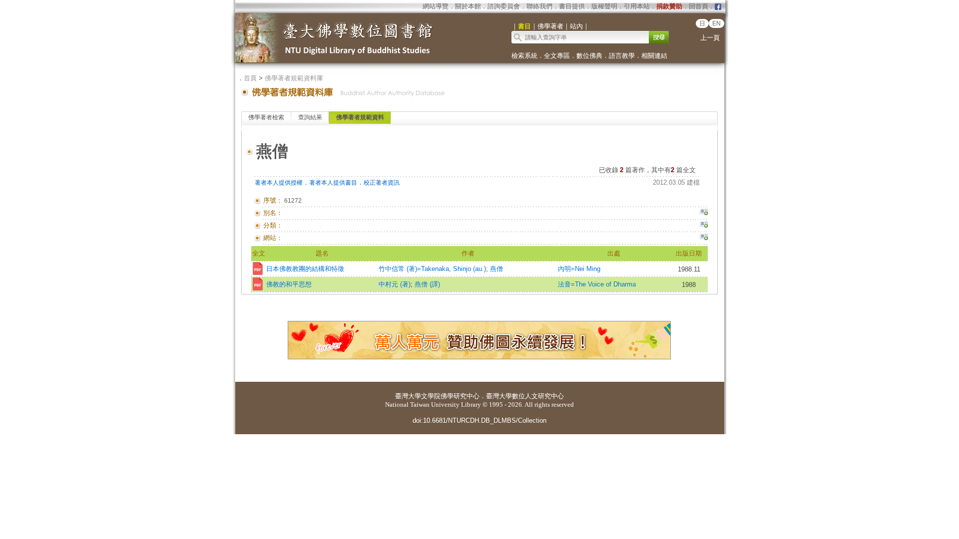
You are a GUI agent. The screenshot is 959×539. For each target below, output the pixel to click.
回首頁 (698, 6)
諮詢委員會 (503, 6)
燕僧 (496, 268)
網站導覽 (436, 6)
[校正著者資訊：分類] (704, 225)
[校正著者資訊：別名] (704, 213)
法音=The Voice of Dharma (597, 284)
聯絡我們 (539, 6)
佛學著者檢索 (266, 117)
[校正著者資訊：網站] (704, 238)
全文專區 (557, 55)
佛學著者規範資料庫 (294, 78)
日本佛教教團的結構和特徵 (305, 268)
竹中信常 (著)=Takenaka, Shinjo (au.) (432, 268)
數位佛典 (589, 55)
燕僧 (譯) (427, 284)
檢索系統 (524, 55)
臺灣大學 (408, 396)
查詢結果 (310, 117)
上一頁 (710, 37)
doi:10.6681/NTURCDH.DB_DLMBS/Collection (479, 420)
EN (716, 23)
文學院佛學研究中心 (450, 396)
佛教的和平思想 (289, 284)
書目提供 (572, 6)
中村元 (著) (395, 284)
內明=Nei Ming (579, 268)
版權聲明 (604, 6)
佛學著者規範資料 (360, 117)
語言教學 (622, 55)
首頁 (250, 78)
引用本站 (637, 6)
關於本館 (468, 6)
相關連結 (654, 55)
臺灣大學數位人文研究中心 (525, 396)
